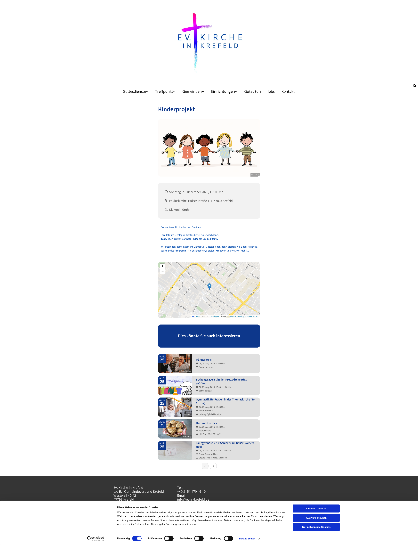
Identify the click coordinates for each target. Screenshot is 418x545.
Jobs (271, 91)
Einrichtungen (223, 91)
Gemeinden (192, 91)
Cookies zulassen (316, 508)
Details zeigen (247, 538)
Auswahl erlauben (316, 517)
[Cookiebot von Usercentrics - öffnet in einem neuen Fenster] (95, 538)
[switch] (169, 538)
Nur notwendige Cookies (316, 527)
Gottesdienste (134, 91)
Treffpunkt (164, 91)
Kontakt (288, 91)
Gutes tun (252, 91)
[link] (135, 91)
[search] (414, 86)
